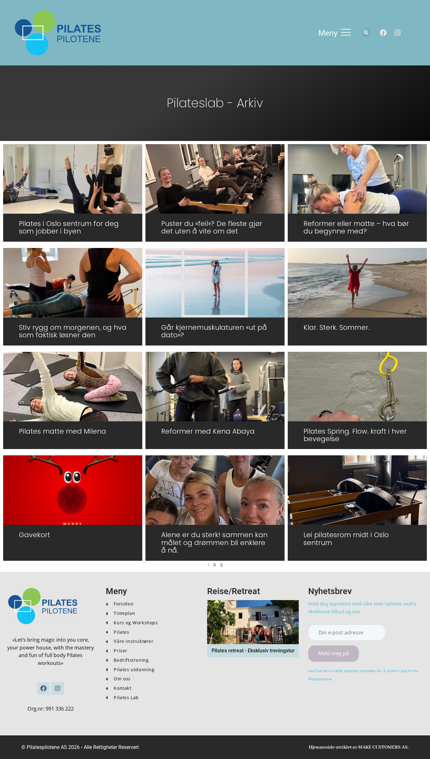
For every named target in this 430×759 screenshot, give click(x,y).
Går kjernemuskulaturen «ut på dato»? (214, 331)
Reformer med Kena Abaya (208, 431)
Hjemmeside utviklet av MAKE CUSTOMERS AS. (359, 747)
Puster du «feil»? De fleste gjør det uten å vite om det (211, 227)
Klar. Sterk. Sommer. (336, 327)
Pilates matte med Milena (62, 431)
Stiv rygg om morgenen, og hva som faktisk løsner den (73, 331)
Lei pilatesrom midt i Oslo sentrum (346, 538)
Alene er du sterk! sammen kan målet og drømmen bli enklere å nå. (214, 542)
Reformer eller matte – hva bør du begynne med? (356, 227)
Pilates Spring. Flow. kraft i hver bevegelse (355, 435)
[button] (334, 33)
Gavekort (34, 535)
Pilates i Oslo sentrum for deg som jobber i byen (69, 227)
